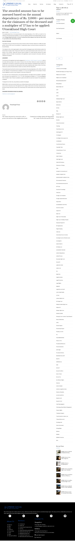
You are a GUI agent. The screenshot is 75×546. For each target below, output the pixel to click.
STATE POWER (59, 386)
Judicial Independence (60, 252)
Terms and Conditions (12, 535)
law (57, 271)
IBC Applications (59, 225)
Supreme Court (59, 401)
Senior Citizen (59, 373)
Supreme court (59, 398)
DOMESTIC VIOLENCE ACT (61, 171)
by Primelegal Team (14, 32)
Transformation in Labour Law (62, 416)
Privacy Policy (11, 531)
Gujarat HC (58, 210)
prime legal (58, 349)
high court (58, 213)
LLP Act (57, 295)
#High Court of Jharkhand (61, 77)
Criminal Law (22, 523)
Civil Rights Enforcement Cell (62, 138)
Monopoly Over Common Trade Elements (64, 316)
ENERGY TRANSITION (60, 174)
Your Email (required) (60, 28)
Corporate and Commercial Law (26, 527)
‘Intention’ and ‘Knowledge (61, 68)
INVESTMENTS (59, 243)
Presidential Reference (60, 343)
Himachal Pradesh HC (60, 222)
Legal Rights (58, 283)
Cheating (58, 126)
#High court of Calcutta (61, 74)
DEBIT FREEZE (59, 156)
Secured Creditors (59, 370)
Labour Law (58, 268)
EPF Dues (58, 186)
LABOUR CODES (59, 265)
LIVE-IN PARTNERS (60, 292)
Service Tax (58, 376)
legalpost (58, 286)
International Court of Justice (62, 234)
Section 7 (58, 367)
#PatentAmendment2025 (61, 80)
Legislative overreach (60, 289)
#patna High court (59, 86)
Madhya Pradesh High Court (61, 304)
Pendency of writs (59, 331)
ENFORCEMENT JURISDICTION (62, 177)
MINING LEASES (59, 313)
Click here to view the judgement (8, 93)
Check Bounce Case (60, 129)
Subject (57, 33)
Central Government (60, 122)
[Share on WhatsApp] (44, 101)
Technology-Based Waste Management (64, 407)
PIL (57, 334)
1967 (57, 89)
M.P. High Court (59, 301)
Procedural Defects (60, 352)
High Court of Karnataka (61, 216)
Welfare (57, 431)
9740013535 (38, 537)
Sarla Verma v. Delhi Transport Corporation (33, 60)
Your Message (59, 38)
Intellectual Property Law (25, 534)
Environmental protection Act (62, 183)
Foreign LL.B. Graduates (61, 195)
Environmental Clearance (61, 180)
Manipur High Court (60, 310)
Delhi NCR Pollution (60, 162)
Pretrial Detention (60, 346)
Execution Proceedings (60, 189)
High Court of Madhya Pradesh (62, 219)
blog (3, 7)
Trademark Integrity (60, 413)
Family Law (22, 525)
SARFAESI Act (59, 361)
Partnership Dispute (60, 328)
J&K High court (59, 246)
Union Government (60, 425)
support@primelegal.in (40, 534)
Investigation (59, 240)
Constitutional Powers (60, 144)
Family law (58, 192)
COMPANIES (58, 141)
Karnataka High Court (60, 259)
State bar (58, 382)
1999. (57, 92)
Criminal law (58, 153)
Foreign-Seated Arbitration (61, 198)
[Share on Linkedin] (42, 101)
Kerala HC (58, 262)
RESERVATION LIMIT (60, 355)
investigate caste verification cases (63, 237)
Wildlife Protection (60, 437)
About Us (35, 4)
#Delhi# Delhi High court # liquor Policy (64, 71)
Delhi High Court (59, 159)
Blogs (55, 4)
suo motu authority (60, 395)
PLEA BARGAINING (60, 337)
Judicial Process (59, 256)
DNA (57, 168)
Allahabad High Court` (60, 98)
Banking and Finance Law (24, 533)
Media (9, 534)
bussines (58, 119)
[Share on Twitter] (40, 101)
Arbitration (58, 104)
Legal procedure (59, 277)
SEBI (57, 364)
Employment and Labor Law (25, 531)
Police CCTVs (59, 340)
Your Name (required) (60, 23)
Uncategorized (59, 422)
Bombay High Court (60, 116)
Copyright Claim (59, 147)
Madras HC (58, 307)
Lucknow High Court (60, 298)
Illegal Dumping (59, 228)
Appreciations (59, 101)
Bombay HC (58, 113)
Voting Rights (59, 428)
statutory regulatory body (61, 389)
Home (29, 4)
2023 (57, 95)
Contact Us (61, 4)
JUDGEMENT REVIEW (60, 249)
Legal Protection (59, 280)
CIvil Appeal (58, 135)
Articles (57, 107)
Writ (57, 440)
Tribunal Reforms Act (60, 419)
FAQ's (9, 526)
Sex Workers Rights (60, 379)
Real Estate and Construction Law (26, 536)
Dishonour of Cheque (60, 165)
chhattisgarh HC (59, 132)
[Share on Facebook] (38, 101)
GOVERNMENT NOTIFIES (61, 204)
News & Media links (60, 319)
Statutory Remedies (60, 392)
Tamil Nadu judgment (60, 404)
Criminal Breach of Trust (61, 150)
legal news (58, 274)
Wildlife (57, 434)
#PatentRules (59, 83)
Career (9, 532)
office (57, 322)
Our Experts (48, 4)
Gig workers (58, 201)
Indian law (58, 231)
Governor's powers (60, 207)
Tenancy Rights (59, 410)
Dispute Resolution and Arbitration (26, 530)
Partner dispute (59, 325)
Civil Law (21, 528)
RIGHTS (57, 358)
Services (41, 4)
